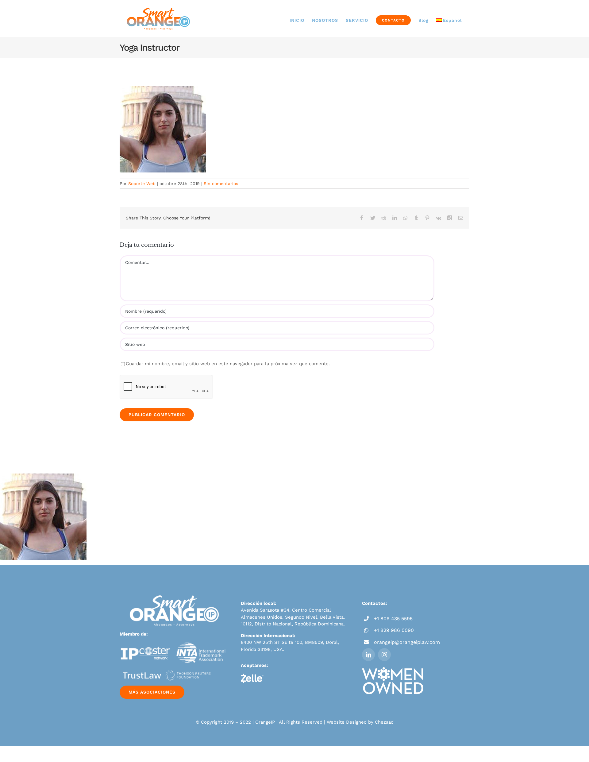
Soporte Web (142, 183)
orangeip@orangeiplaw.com (407, 642)
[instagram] (384, 654)
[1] (145, 644)
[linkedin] (368, 654)
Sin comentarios (221, 183)
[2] (201, 644)
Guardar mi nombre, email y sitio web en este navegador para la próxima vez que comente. (228, 363)
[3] (166, 667)
